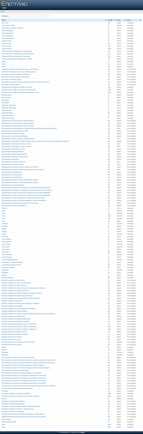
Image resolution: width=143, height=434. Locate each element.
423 (109, 370)
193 (109, 221)
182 (109, 64)
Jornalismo (5, 236)
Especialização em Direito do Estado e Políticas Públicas (18, 138)
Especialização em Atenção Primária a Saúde (15, 131)
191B (109, 89)
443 (109, 406)
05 (108, 254)
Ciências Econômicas (8, 38)
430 (109, 164)
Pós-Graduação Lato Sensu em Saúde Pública (15, 370)
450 (109, 146)
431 (109, 149)
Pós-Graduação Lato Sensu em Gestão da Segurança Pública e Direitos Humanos (26, 367)
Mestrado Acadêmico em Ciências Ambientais (15, 290)
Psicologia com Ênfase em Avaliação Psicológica (16, 393)
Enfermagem (5, 100)
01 (108, 61)
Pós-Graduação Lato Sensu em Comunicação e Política (18, 357)
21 (108, 41)
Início (2, 11)
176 (109, 59)
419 (109, 360)
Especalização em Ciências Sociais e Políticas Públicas (18, 120)
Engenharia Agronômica (9, 105)
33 (108, 115)
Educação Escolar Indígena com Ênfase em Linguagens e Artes (20, 92)
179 (109, 349)
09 (108, 226)
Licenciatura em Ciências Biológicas (12, 262)
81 (108, 275)
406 (109, 154)
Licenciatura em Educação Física (11, 264)
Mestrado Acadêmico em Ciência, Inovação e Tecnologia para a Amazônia (23, 288)
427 (109, 138)
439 (109, 125)
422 (109, 367)
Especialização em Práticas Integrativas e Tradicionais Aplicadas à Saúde (23, 198)
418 (109, 357)
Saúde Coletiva (6, 419)
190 (109, 272)
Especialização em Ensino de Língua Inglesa (15, 156)
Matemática (5, 270)
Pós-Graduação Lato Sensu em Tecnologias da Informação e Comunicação (24, 375)
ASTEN (82, 432)
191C (109, 87)
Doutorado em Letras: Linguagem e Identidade (15, 77)
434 (109, 159)
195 (109, 264)
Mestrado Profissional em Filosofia (12, 337)
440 (109, 190)
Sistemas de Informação (9, 421)
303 (109, 84)
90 (108, 239)
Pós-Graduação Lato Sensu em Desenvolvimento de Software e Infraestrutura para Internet (28, 360)
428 (109, 128)
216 (109, 290)
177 (109, 208)
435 (109, 198)
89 (108, 25)
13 (108, 244)
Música (4, 347)
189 (109, 236)
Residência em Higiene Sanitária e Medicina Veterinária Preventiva (21, 406)
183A (109, 396)
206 (109, 288)
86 (108, 33)
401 (109, 131)
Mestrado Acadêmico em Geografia (12, 306)
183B (109, 393)
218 (109, 280)
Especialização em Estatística (10, 159)
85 (108, 118)
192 (109, 66)
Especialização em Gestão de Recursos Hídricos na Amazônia (20, 167)
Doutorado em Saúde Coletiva (10, 84)
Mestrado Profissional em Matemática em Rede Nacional (18, 342)
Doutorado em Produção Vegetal (11, 79)
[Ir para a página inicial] (15, 4)
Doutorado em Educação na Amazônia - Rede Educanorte (19, 71)
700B (109, 48)
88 (108, 347)
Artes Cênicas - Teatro (8, 25)
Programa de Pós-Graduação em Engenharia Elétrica (17, 388)
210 (109, 324)
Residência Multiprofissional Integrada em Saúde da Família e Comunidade (24, 416)
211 (109, 300)
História (4, 228)
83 (108, 398)
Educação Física (6, 95)
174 (109, 107)
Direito (4, 61)
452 (109, 403)
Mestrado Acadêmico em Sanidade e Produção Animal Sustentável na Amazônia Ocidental (28, 313)
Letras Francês (6, 244)
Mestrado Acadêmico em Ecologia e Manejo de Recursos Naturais (21, 298)
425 (109, 133)
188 (109, 252)
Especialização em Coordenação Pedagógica (15, 136)
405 (109, 401)
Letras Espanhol (6, 239)
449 (109, 177)
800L (109, 427)
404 (109, 172)
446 (109, 200)
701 (109, 213)
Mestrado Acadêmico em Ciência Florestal (14, 285)
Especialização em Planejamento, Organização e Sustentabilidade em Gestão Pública (27, 190)
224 (109, 319)
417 (109, 182)
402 (109, 185)
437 (109, 373)
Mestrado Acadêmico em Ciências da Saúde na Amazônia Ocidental (22, 293)
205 (109, 316)
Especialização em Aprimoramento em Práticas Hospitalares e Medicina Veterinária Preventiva (29, 128)
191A (109, 92)
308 (109, 74)
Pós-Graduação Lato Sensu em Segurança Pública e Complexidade (21, 373)
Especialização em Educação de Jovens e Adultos (16, 143)
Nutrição (4, 349)
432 (109, 143)
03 (108, 352)
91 (108, 234)
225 (109, 388)
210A (109, 326)
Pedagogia (5, 352)
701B (109, 216)
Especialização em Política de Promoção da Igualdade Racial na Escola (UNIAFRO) (26, 192)
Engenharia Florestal (8, 115)
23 (108, 110)
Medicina (4, 275)
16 (108, 249)
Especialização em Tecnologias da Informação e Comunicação (20, 203)
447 (109, 409)
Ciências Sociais (6, 41)
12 (108, 246)
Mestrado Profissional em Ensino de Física (14, 331)
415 (109, 375)
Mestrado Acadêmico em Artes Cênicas (13, 280)
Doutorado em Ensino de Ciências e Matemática (16, 74)
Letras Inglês (5, 246)
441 (109, 205)
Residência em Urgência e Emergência (13, 411)
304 (109, 82)
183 (109, 391)
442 (109, 141)
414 (109, 383)
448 (109, 167)
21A (109, 51)
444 (109, 120)
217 (109, 282)
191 (109, 267)
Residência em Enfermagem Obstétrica (13, 401)
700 (109, 43)
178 (109, 419)
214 (109, 285)
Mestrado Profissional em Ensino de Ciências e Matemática (19, 324)
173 (109, 35)
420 (109, 362)
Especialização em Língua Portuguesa (13, 185)
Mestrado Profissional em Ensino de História (15, 334)
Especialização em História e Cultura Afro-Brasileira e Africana (20, 180)
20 (108, 30)
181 (109, 113)
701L (109, 218)
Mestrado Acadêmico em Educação (12, 300)
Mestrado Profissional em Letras (11, 339)
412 (109, 380)
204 (109, 295)
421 (109, 365)
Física (3, 210)
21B (109, 56)
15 (108, 257)
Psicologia (5, 391)
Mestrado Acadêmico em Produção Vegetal (14, 311)
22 (108, 223)
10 (108, 228)
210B (109, 329)
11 (108, 105)
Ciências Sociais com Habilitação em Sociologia (16, 56)
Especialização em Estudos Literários (13, 164)
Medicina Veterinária (8, 277)
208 (109, 339)
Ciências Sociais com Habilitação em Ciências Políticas (18, 53)
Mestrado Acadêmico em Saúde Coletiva (13, 316)
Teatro (3, 424)
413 (109, 378)
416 (109, 180)
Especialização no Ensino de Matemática (14, 205)
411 (109, 195)
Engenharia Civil (6, 110)
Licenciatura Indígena (8, 267)
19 (108, 95)
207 (109, 342)
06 (108, 100)
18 (108, 97)
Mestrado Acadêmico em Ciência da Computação (16, 282)
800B (109, 424)
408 (109, 416)
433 (109, 151)
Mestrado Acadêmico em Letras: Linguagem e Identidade (18, 308)
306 (109, 71)
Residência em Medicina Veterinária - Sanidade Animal (18, 409)
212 (109, 293)
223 (109, 344)
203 (109, 311)
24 (108, 231)
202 (109, 308)
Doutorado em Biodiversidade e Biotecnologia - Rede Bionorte (20, 69)
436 (109, 174)
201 (109, 298)
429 (109, 161)
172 (109, 241)
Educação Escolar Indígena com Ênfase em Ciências (17, 87)
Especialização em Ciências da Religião (13, 133)
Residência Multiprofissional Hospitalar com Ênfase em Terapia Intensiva (23, 414)
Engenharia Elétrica (7, 113)
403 (109, 136)
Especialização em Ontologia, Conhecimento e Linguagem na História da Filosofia (26, 187)
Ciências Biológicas (7, 30)
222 (109, 321)
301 (109, 69)
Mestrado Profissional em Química (12, 344)
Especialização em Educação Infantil (12, 151)
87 (108, 102)
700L (109, 46)
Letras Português (7, 254)
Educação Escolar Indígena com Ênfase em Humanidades (19, 89)
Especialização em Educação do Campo (13, 149)
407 (109, 414)
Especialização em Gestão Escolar (12, 172)
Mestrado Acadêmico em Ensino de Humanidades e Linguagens (20, 303)
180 (109, 277)
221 (109, 337)
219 (109, 306)
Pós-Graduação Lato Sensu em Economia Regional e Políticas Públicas (23, 365)
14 (108, 259)
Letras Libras (5, 252)
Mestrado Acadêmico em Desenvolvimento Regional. (17, 295)
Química (4, 398)
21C (109, 53)
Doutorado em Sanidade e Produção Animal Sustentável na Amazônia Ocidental (25, 82)
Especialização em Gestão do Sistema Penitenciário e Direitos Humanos (23, 169)
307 (109, 385)
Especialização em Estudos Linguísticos (14, 161)
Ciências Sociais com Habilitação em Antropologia (17, 51)
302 (109, 79)
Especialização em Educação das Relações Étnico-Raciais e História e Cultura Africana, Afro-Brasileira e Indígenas (35, 141)
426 (109, 169)
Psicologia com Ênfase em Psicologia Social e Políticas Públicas (20, 396)
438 (109, 123)
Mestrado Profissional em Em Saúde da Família (15, 321)
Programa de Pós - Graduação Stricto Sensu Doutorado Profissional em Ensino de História (28, 385)
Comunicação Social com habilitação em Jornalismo (17, 59)
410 (109, 192)
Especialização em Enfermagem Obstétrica (14, 154)
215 (109, 303)
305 (109, 77)
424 (109, 187)
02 (108, 38)
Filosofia (4, 208)
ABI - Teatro (5, 23)
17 (108, 355)
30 (108, 421)
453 (109, 411)
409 (109, 203)
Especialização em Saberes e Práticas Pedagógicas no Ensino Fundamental (24, 200)
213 (109, 331)
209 (109, 313)
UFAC (4, 8)
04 (108, 270)
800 (109, 23)
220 (109, 334)
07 (108, 28)
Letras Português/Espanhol (10, 259)
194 (109, 262)
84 (108, 210)
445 (109, 156)
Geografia (5, 223)
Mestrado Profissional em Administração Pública (16, 319)
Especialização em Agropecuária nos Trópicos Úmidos (18, 123)
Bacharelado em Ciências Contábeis (12, 28)
